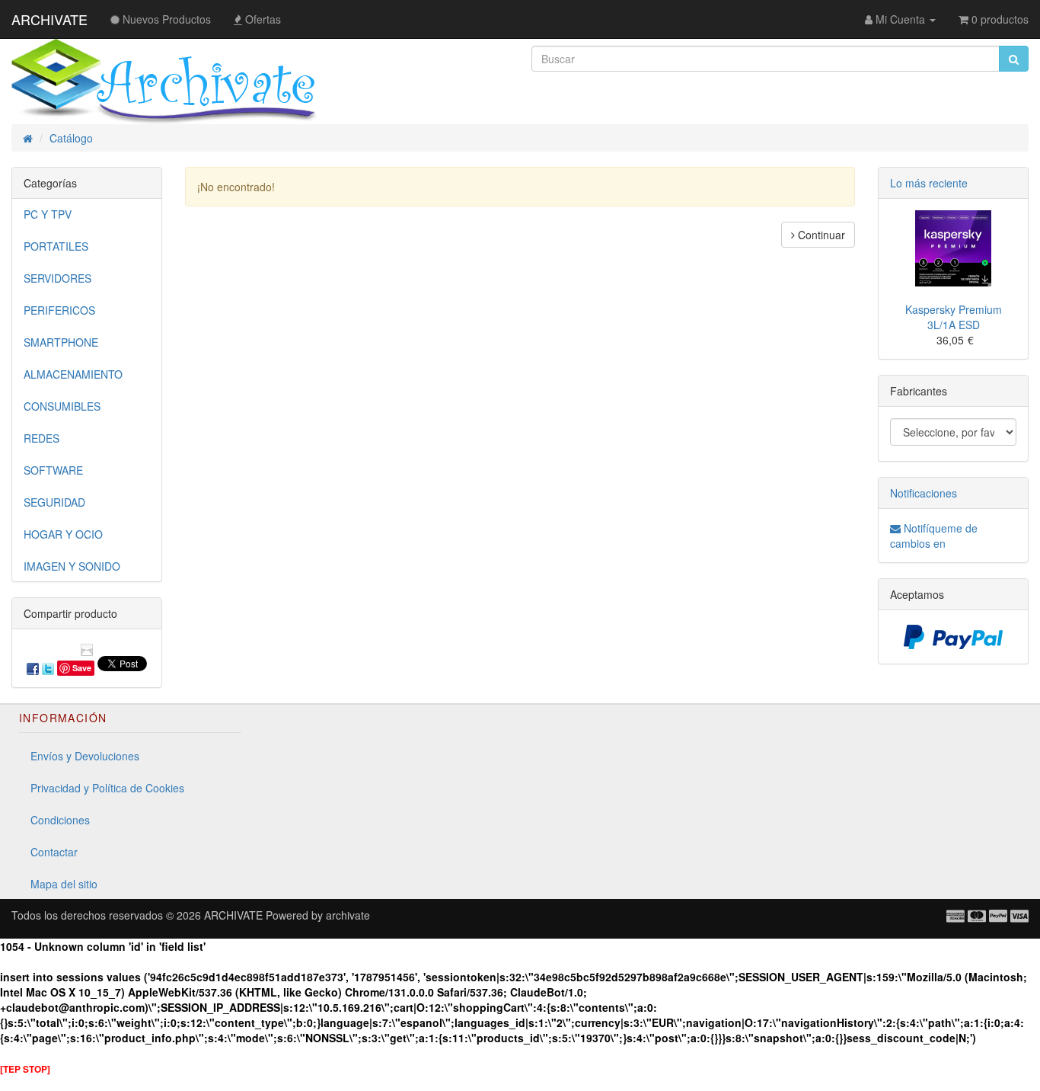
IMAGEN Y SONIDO (72, 566)
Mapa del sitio (63, 883)
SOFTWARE (53, 470)
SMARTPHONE (61, 342)
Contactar (54, 851)
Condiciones (60, 819)
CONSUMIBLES (62, 406)
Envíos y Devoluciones (84, 755)
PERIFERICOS (59, 310)
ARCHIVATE (49, 19)
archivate (348, 915)
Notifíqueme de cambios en (934, 535)
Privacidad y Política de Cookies (107, 787)
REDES (41, 438)
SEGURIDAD (54, 502)
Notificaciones (923, 493)
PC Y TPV (48, 214)
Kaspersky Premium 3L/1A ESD (953, 317)
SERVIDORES (57, 278)
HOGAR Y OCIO (63, 534)
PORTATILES (56, 246)
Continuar (820, 234)
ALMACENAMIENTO (73, 374)
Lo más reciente (929, 182)
